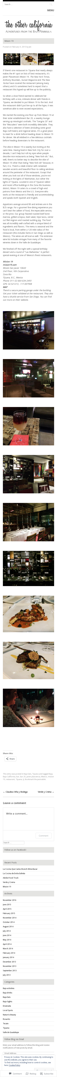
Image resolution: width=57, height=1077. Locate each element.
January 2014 (8, 957)
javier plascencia (33, 777)
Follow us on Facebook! (15, 850)
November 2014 (9, 918)
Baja (51, 774)
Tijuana (35, 774)
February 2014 (9, 953)
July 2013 (6, 975)
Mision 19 (7, 887)
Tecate (5, 1024)
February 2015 (9, 913)
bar (17, 777)
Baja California (9, 777)
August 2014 (8, 927)
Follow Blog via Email (14, 1039)
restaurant (10, 779)
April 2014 (7, 944)
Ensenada (7, 1006)
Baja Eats (27, 774)
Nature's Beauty (9, 1015)
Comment (43, 835)
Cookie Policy (14, 1065)
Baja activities (8, 988)
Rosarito (6, 1019)
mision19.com (10, 265)
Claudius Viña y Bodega (15, 792)
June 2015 (7, 905)
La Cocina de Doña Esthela (14, 873)
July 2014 (6, 931)
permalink (41, 779)
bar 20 (23, 777)
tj (23, 779)
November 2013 (9, 966)
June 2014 (7, 935)
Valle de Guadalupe (11, 1032)
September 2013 (10, 971)
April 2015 (7, 909)
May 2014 (7, 940)
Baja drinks (7, 993)
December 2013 (9, 962)
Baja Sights (7, 1002)
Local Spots (8, 1010)
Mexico (44, 777)
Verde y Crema (46, 792)
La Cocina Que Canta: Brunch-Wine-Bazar (20, 869)
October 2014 (8, 922)
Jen (30, 47)
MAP (5, 287)
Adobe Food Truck (10, 878)
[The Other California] (28, 33)
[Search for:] (28, 4)
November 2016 (9, 900)
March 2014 (8, 949)
